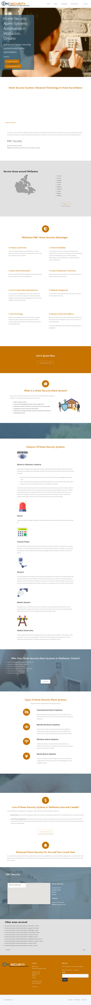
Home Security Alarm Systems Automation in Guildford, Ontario (21, 936)
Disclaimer (70, 999)
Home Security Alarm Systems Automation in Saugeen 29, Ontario (22, 928)
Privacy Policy (77, 999)
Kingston (59, 186)
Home (48, 3)
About (55, 3)
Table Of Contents (10, 122)
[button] (45, 122)
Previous (8, 949)
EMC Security (13, 874)
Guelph (59, 191)
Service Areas (74, 3)
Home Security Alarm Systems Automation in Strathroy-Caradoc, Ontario (24, 941)
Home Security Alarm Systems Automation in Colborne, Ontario (21, 934)
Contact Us (34, 986)
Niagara (59, 193)
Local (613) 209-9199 (12, 61)
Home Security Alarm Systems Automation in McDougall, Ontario (22, 930)
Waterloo (59, 189)
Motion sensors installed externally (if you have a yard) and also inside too (32, 411)
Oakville (59, 182)
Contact (85, 3)
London (59, 184)
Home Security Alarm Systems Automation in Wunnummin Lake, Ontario (23, 939)
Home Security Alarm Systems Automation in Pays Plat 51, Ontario (22, 926)
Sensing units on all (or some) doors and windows (26, 408)
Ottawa (59, 178)
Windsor (59, 195)
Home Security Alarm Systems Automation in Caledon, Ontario (21, 945)
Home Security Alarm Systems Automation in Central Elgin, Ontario (22, 932)
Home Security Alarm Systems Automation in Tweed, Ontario (20, 943)
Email (64, 972)
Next (84, 949)
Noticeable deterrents (19, 413)
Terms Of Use (84, 999)
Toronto (59, 176)
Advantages (64, 3)
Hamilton (59, 180)
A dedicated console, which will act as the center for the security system (32, 406)
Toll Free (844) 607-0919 (13, 66)
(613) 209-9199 (59, 902)
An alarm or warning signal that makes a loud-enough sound (29, 404)
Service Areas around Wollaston (21, 171)
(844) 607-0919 (61, 904)
